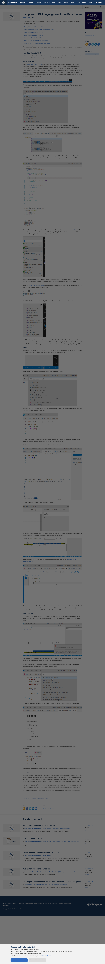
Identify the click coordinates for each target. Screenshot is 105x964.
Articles (22, 2)
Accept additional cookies (19, 960)
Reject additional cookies (37, 960)
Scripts (53, 2)
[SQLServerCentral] (3, 2)
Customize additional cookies (55, 960)
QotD (59, 2)
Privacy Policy (46, 956)
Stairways (38, 2)
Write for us (100, 2)
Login (90, 2)
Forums (46, 2)
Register (84, 2)
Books (66, 2)
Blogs (72, 2)
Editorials (30, 2)
